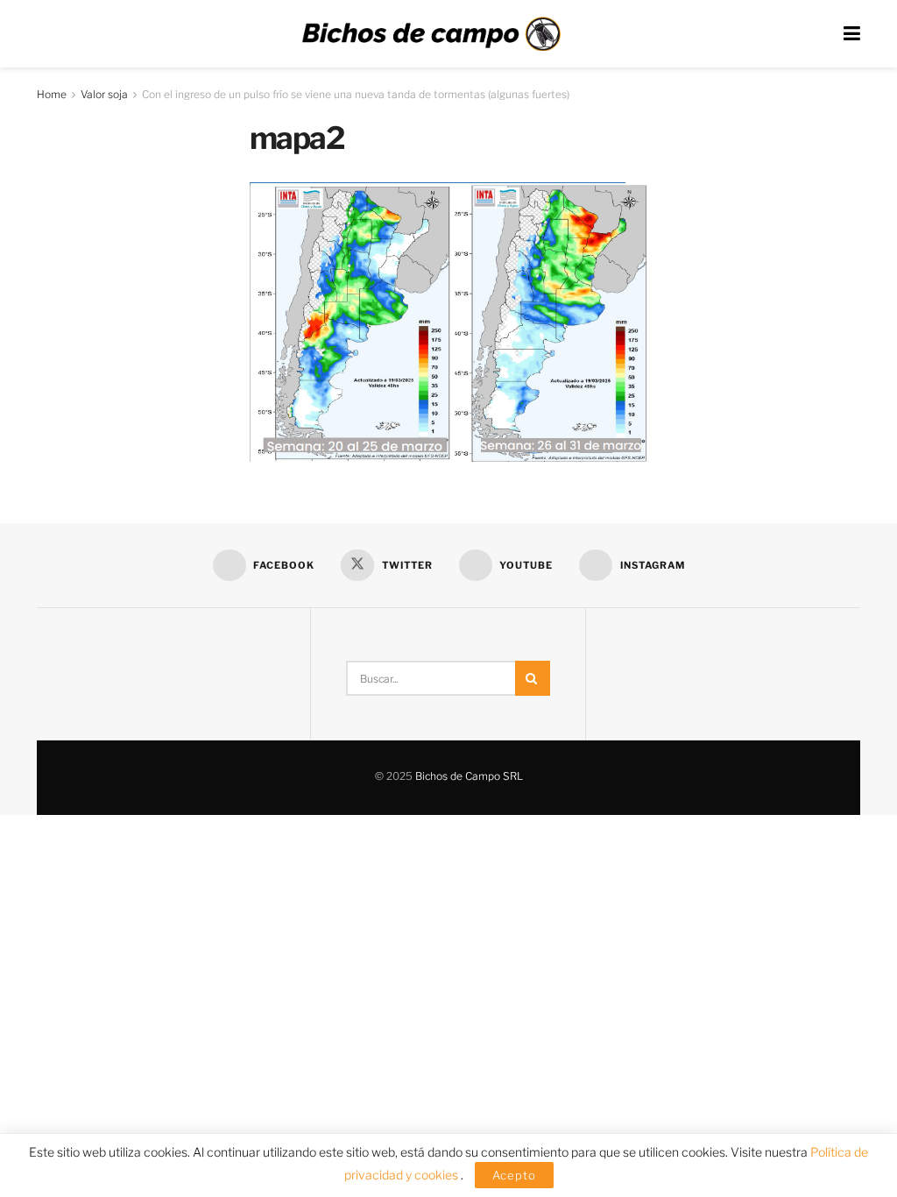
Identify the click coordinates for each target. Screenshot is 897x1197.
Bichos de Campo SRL (469, 776)
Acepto (514, 1175)
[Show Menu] (852, 33)
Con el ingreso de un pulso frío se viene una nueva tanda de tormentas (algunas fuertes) (355, 94)
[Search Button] (532, 678)
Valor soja (104, 94)
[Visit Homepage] (431, 34)
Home (52, 94)
